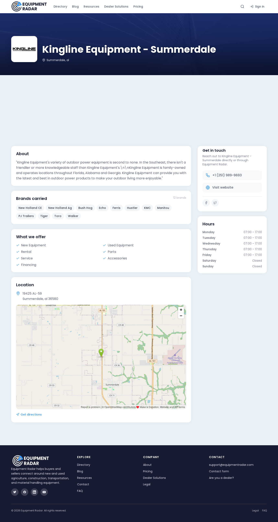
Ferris (116, 208)
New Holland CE (30, 208)
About (147, 465)
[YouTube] (44, 492)
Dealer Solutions (116, 6)
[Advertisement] (139, 105)
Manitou (163, 208)
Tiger (44, 216)
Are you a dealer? (221, 478)
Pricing (138, 6)
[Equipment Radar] (29, 6)
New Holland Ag (60, 208)
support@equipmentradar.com (231, 465)
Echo (102, 208)
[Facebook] (206, 202)
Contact (83, 484)
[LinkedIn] (34, 492)
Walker (73, 216)
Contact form (219, 471)
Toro (57, 216)
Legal (146, 484)
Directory (60, 6)
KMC (147, 208)
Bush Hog (85, 208)
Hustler (132, 208)
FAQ (80, 491)
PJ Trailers (26, 216)
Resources (91, 6)
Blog (75, 6)
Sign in (259, 6)
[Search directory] (242, 6)
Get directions (31, 414)
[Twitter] (215, 202)
